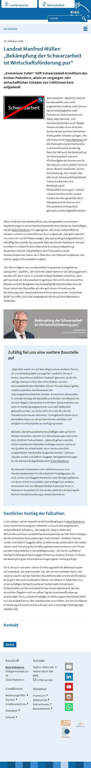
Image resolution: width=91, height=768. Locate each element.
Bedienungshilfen (16, 695)
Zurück (10, 644)
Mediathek (11, 710)
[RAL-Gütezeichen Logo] (66, 729)
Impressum (39, 695)
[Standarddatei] (24, 107)
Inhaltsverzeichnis (16, 704)
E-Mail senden (45, 680)
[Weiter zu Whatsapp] (73, 707)
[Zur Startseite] (77, 10)
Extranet (10, 717)
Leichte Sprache (19, 5)
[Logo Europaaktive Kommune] (80, 724)
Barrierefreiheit (55, 5)
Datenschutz (40, 700)
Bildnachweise (41, 704)
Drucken (10, 699)
